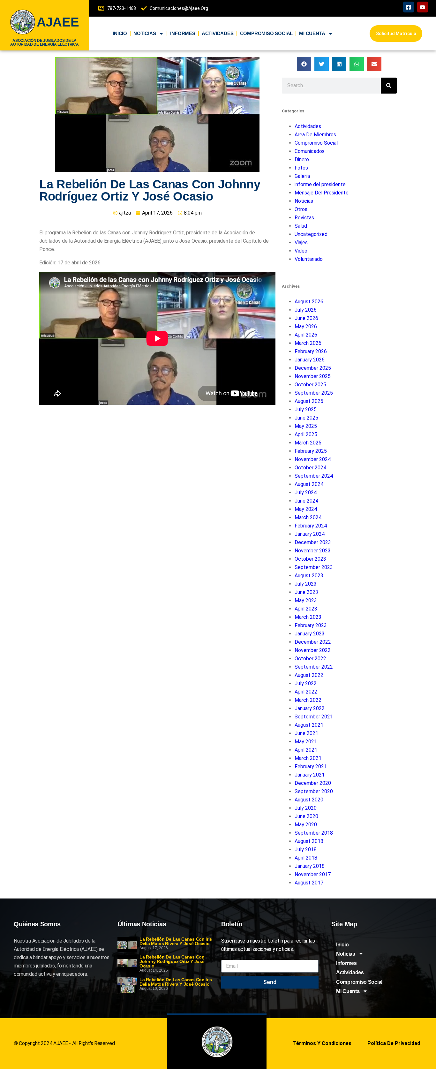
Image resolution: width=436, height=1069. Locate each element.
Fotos (301, 168)
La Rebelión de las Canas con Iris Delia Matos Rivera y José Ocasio (175, 941)
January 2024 (310, 534)
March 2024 (308, 517)
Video (301, 251)
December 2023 (313, 542)
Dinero (302, 159)
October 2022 (310, 659)
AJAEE (58, 22)
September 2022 (314, 667)
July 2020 (306, 808)
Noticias (144, 33)
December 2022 (313, 642)
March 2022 (308, 700)
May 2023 (306, 600)
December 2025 (313, 368)
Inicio (120, 33)
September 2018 (314, 833)
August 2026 (309, 302)
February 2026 (311, 351)
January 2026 (310, 360)
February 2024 (311, 526)
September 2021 (314, 717)
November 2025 (313, 376)
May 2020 (306, 825)
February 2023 (311, 625)
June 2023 (306, 592)
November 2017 (313, 874)
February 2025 (311, 451)
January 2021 (310, 775)
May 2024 (306, 509)
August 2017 (309, 883)
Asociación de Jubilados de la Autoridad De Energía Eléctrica (44, 42)
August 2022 (309, 675)
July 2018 (306, 849)
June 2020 (306, 816)
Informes (182, 33)
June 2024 (306, 501)
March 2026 (308, 343)
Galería (302, 176)
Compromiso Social (266, 33)
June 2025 (306, 418)
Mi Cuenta (312, 33)
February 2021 (311, 766)
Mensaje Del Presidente (322, 193)
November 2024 (313, 459)
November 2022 (313, 650)
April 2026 (306, 335)
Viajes (301, 242)
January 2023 (310, 634)
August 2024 (309, 484)
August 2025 (309, 401)
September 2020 (314, 791)
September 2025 (314, 393)
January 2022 (310, 708)
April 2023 (306, 609)
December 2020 (313, 783)
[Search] (389, 86)
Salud (301, 226)
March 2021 (308, 758)
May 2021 (306, 742)
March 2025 (308, 443)
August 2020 (309, 800)
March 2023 (308, 617)
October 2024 (310, 468)
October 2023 (310, 559)
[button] (304, 64)
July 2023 (306, 584)
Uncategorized (311, 234)
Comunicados (310, 151)
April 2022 (306, 692)
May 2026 (306, 326)
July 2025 (306, 409)
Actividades (218, 33)
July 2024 (306, 492)
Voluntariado (309, 259)
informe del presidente (320, 184)
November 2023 (313, 551)
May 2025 (306, 426)
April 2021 (306, 750)
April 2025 (306, 434)
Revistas (304, 218)
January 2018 (310, 866)
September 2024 (314, 476)
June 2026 (306, 318)
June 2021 (306, 733)
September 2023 (314, 567)
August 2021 (309, 725)
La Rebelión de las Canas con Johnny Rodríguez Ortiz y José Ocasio (172, 961)
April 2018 (306, 858)
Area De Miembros (315, 135)
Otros (301, 209)
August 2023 (309, 575)
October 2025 (310, 385)
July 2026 (306, 310)
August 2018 (309, 841)
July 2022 (306, 683)
